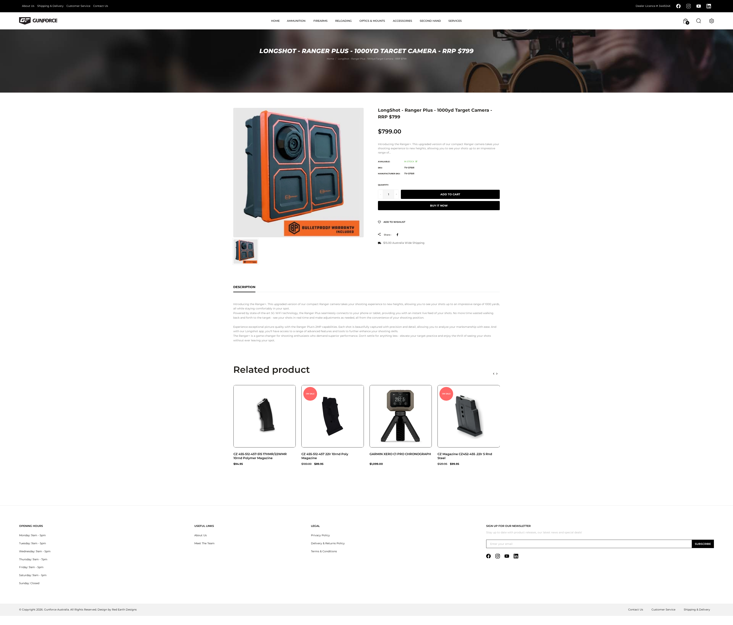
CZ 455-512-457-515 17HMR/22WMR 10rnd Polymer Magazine (260, 456)
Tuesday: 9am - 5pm (32, 543)
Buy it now (439, 205)
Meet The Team (204, 543)
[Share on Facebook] (398, 235)
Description (244, 287)
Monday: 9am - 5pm (32, 535)
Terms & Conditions (324, 551)
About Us (28, 6)
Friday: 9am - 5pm (31, 567)
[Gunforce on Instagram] (688, 6)
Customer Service (78, 6)
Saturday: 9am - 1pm (33, 575)
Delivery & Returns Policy (328, 543)
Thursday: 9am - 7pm (33, 559)
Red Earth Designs (124, 609)
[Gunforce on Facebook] (678, 6)
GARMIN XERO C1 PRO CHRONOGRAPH (400, 454)
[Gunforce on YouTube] (698, 6)
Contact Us (100, 6)
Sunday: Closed (29, 583)
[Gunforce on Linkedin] (708, 6)
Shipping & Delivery (50, 6)
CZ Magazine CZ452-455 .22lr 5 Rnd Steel (465, 456)
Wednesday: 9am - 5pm (35, 551)
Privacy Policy (320, 535)
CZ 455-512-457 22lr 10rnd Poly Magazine (324, 456)
